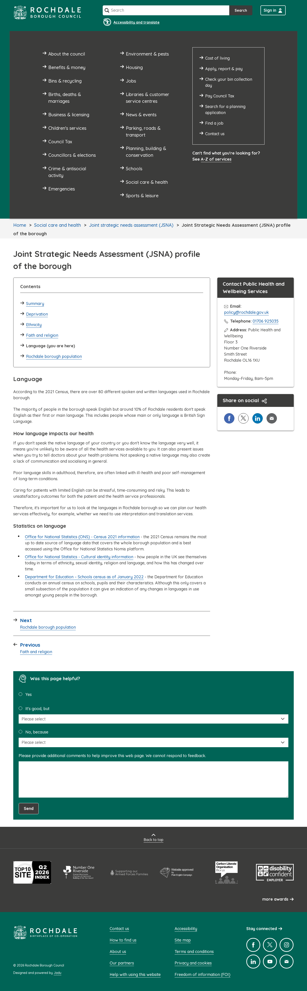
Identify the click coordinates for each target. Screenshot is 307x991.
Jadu (57, 973)
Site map (183, 940)
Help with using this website (135, 974)
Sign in (270, 10)
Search (241, 10)
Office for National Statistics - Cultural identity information (79, 556)
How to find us (123, 940)
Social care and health (57, 225)
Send (28, 808)
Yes (28, 694)
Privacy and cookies (193, 963)
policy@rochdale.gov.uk (246, 312)
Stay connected (261, 928)
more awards (275, 899)
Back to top (153, 839)
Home (19, 225)
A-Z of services (216, 159)
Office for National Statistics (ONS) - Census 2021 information (82, 536)
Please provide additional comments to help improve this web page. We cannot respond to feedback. (112, 755)
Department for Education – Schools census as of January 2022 (84, 576)
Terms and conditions (194, 951)
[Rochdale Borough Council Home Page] (47, 12)
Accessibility (186, 928)
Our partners (122, 963)
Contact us (119, 928)
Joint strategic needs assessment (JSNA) (131, 225)
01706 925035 (265, 321)
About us (118, 951)
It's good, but (37, 708)
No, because (36, 732)
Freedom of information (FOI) (202, 974)
